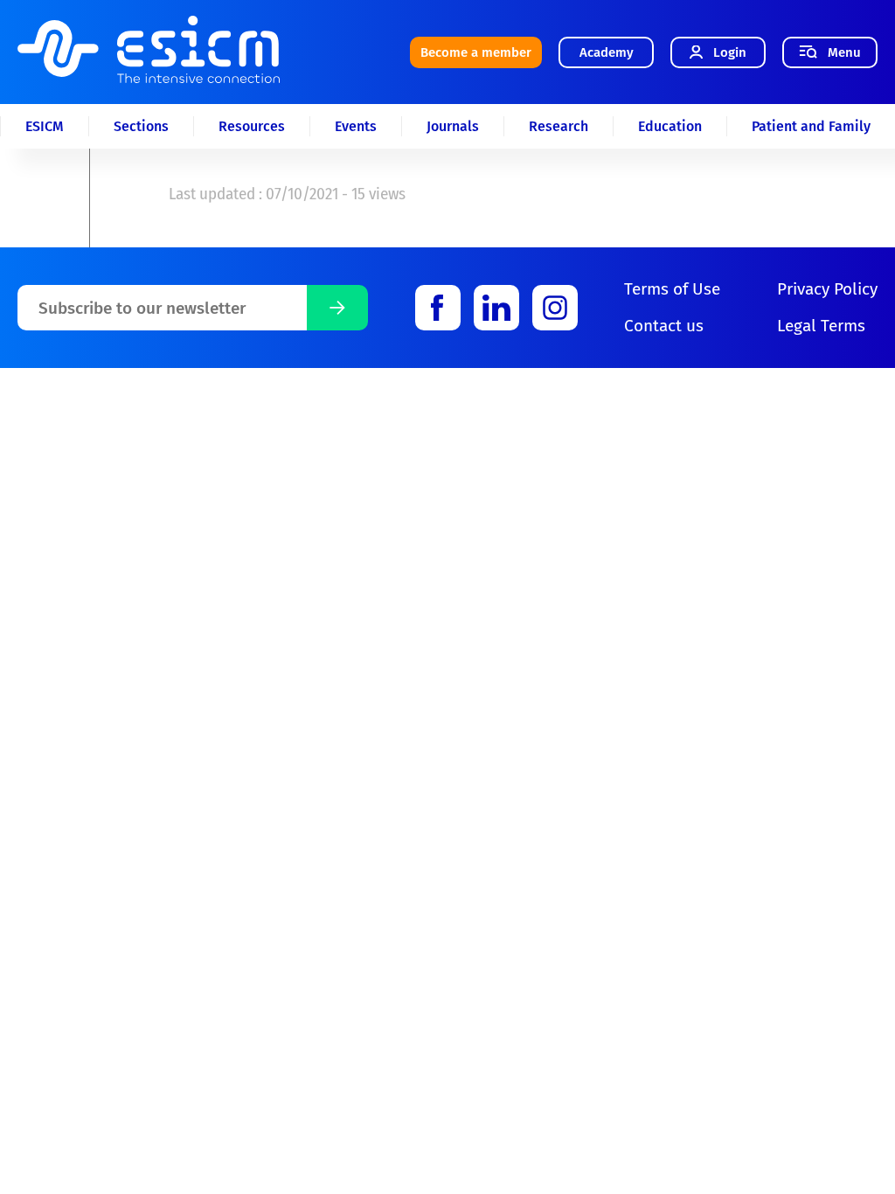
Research (558, 126)
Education (670, 126)
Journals (453, 126)
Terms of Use (672, 289)
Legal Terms (821, 326)
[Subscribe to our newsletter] (337, 307)
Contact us (664, 326)
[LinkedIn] (496, 307)
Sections (141, 126)
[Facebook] (438, 307)
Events (356, 126)
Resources (252, 126)
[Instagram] (555, 307)
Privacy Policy (827, 289)
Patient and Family (811, 126)
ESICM (44, 126)
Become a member (475, 52)
